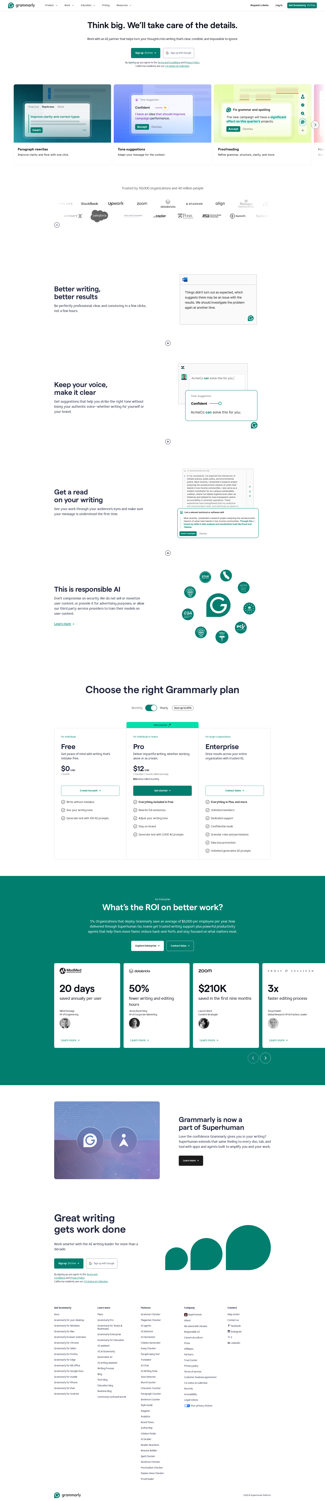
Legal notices (191, 1400)
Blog (100, 1374)
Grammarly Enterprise (109, 1334)
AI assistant (104, 1345)
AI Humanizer (148, 1337)
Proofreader (147, 1479)
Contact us (233, 1320)
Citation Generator (151, 1342)
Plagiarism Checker (151, 1320)
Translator (146, 1359)
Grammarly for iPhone (66, 1382)
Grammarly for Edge (65, 1359)
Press (187, 1343)
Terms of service (192, 1371)
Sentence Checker (150, 1462)
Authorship (147, 1427)
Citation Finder (148, 1433)
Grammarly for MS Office (67, 1365)
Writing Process (106, 1368)
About (187, 1320)
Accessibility (190, 1394)
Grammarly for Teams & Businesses (110, 1327)
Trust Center (191, 1360)
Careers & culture (193, 1337)
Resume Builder (149, 1450)
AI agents (146, 1325)
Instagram (236, 1331)
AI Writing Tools (149, 1371)
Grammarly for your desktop (69, 1320)
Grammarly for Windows (67, 1325)
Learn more (62, 624)
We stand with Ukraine (195, 1326)
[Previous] (253, 1058)
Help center (234, 1314)
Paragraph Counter (151, 1393)
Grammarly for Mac (64, 1331)
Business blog (105, 1391)
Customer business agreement (200, 1377)
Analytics (145, 1416)
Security (188, 1388)
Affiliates (188, 1349)
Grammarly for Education (111, 1340)
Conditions (174, 62)
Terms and (163, 62)
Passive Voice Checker (152, 1473)
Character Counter (151, 1388)
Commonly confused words (112, 1396)
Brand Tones (147, 1422)
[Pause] (57, 225)
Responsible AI (192, 1331)
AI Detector (147, 1331)
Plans (100, 1314)
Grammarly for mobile (65, 1376)
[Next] (315, 125)
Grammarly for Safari (65, 1348)
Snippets (145, 1411)
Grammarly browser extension (70, 1337)
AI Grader (146, 1439)
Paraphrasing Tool (150, 1354)
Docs (56, 1314)
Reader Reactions (150, 1445)
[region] (162, 124)
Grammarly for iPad (64, 1388)
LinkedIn (235, 1343)
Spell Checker (148, 1456)
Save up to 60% (182, 708)
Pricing (106, 5)
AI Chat (145, 1365)
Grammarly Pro (106, 1320)
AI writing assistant (107, 1362)
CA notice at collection (196, 1383)
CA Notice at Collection (177, 66)
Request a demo (259, 5)
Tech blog (102, 1379)
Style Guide (147, 1405)
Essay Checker (148, 1348)
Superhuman (195, 1314)
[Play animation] (168, 343)
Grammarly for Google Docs (68, 1371)
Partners (188, 1354)
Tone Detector (148, 1376)
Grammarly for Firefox (66, 1354)
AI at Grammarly (106, 1351)
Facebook (236, 1325)
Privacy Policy (192, 62)
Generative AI (105, 1357)
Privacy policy (191, 1365)
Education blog (105, 1385)
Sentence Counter (150, 1399)
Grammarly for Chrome (66, 1342)
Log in (279, 5)
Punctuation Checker (152, 1467)
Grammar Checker (150, 1314)
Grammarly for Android (66, 1393)
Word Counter (148, 1382)
